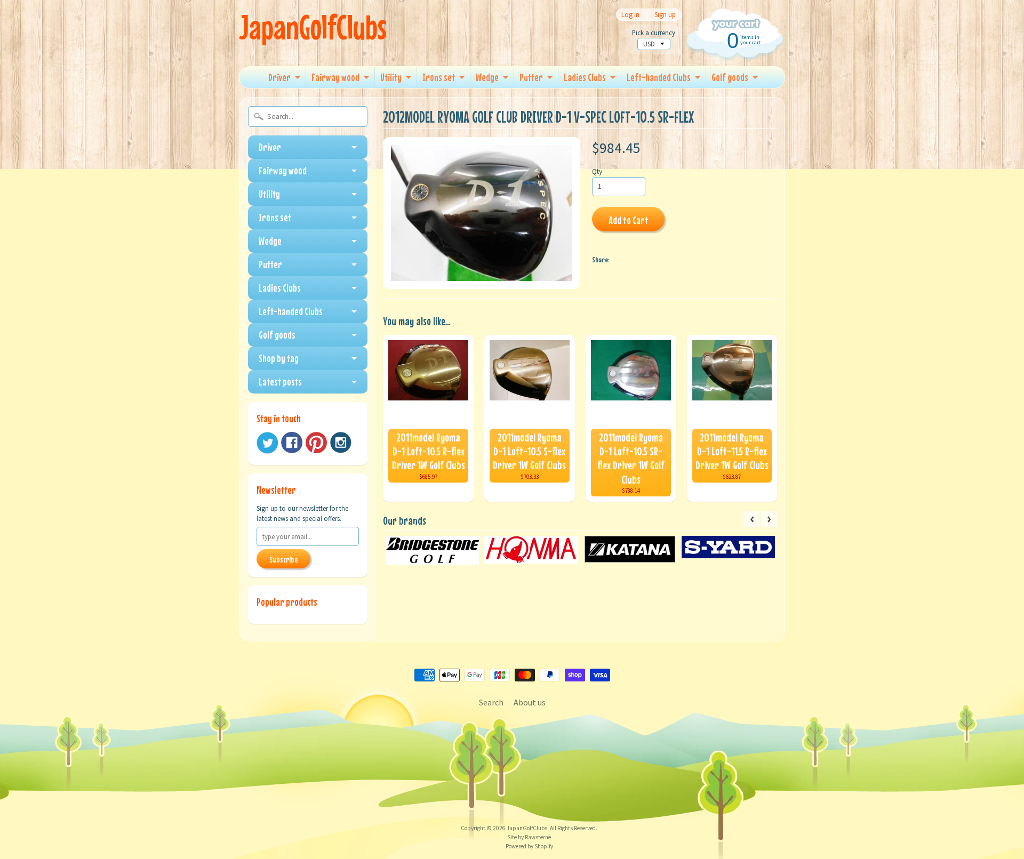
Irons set (438, 77)
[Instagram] (340, 442)
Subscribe (283, 559)
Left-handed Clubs (659, 77)
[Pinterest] (316, 442)
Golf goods (729, 77)
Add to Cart (629, 220)
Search (491, 702)
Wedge (487, 77)
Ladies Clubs (585, 77)
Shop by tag (279, 358)
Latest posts (280, 381)
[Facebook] (291, 442)
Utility (391, 77)
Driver (279, 77)
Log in (630, 14)
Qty (597, 171)
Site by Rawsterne (529, 837)
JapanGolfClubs (313, 26)
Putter (531, 77)
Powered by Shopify (529, 846)
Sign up (665, 14)
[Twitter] (267, 443)
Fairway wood (335, 77)
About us (530, 702)
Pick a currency (653, 33)
